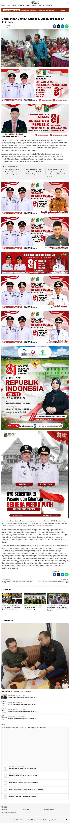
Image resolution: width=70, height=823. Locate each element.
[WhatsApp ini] (67, 26)
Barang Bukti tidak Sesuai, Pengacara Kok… (22, 697)
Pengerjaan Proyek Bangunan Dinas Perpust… (23, 718)
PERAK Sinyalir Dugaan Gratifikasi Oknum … (22, 704)
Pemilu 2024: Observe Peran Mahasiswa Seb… (24, 782)
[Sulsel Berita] (35, 2)
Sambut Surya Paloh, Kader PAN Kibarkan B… (24, 796)
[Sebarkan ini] (54, 26)
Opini (17, 766)
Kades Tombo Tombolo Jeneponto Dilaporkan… (23, 711)
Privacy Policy (49, 809)
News (13, 695)
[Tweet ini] (58, 26)
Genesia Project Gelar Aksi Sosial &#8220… (23, 768)
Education (12, 766)
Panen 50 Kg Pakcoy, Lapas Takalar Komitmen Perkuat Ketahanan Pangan (33, 172)
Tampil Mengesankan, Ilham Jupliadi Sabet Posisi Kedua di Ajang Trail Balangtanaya (12, 172)
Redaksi (4, 809)
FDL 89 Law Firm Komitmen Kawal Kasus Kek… (16, 691)
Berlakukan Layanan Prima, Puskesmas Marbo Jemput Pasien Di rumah (16, 581)
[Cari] (68, 2)
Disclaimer (26, 809)
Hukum (3, 689)
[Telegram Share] (62, 26)
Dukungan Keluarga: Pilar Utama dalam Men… (24, 775)
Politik (15, 795)
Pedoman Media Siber (8, 812)
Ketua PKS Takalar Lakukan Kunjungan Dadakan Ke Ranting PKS (53, 581)
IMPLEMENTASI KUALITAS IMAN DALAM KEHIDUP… (26, 789)
